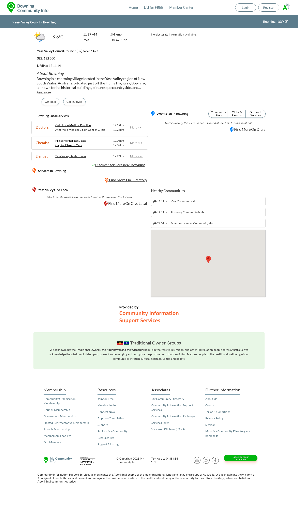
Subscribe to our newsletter (241, 458)
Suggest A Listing (108, 444)
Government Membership (60, 416)
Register (269, 7)
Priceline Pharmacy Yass (70, 140)
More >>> (136, 127)
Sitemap (210, 424)
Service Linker (160, 422)
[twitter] (206, 460)
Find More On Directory (127, 180)
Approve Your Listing (111, 418)
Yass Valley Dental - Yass (70, 156)
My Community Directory (167, 399)
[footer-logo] (57, 460)
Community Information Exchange (173, 416)
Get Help (50, 101)
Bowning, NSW (274, 21)
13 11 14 (55, 65)
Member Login (107, 405)
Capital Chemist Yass (68, 145)
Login (246, 7)
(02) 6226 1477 (87, 51)
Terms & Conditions (217, 412)
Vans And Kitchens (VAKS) (168, 429)
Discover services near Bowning (120, 165)
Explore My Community (113, 431)
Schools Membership (57, 429)
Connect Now (106, 412)
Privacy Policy (214, 418)
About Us (211, 399)
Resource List (106, 437)
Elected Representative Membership (66, 422)
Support (103, 424)
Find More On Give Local (127, 203)
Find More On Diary (250, 129)
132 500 (49, 58)
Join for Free (106, 399)
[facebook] (215, 460)
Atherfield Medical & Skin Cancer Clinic (80, 129)
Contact (210, 405)
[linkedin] (197, 460)
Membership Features (57, 435)
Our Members (52, 442)
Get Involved (74, 101)
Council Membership (57, 409)
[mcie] (91, 461)
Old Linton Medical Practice (73, 125)
